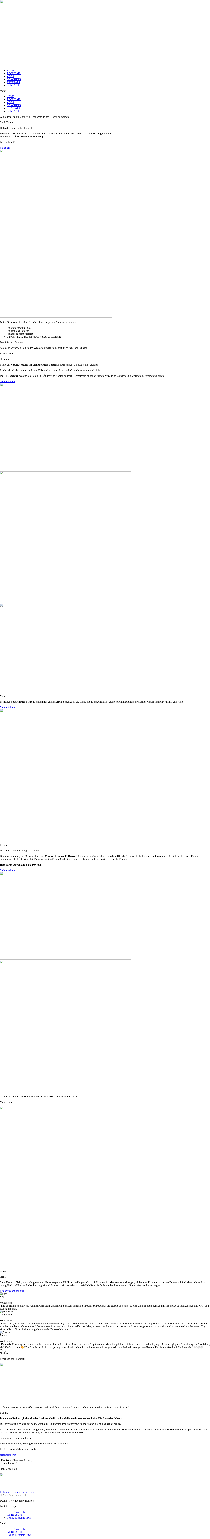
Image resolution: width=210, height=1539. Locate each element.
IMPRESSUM (14, 1514)
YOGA (10, 76)
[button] (105, 90)
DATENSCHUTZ (16, 1511)
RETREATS (13, 82)
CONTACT (13, 85)
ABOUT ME (14, 73)
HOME (10, 70)
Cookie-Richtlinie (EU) (19, 1517)
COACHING (14, 79)
